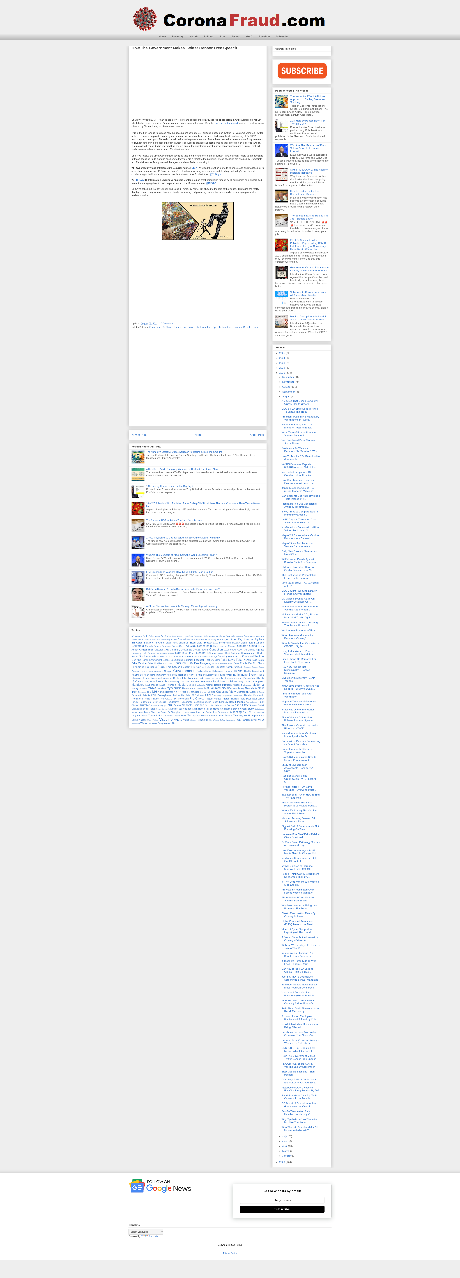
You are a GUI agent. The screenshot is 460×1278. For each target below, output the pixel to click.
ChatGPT (223, 646)
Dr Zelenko (206, 657)
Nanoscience (188, 688)
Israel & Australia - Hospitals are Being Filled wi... (300, 1026)
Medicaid (191, 685)
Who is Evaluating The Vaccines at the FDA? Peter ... (300, 812)
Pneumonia (137, 699)
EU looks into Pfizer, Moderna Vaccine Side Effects (298, 899)
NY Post (182, 692)
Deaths (200, 652)
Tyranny (238, 715)
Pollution (168, 699)
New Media (251, 688)
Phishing (217, 695)
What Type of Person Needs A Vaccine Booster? (299, 434)
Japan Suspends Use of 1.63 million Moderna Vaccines (298, 489)
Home (162, 36)
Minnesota (247, 685)
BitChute (159, 642)
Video (186, 720)
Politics (208, 36)
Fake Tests (258, 660)
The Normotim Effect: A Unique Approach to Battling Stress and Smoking (184, 452)
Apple (246, 636)
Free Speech (213, 327)
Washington (231, 720)
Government (183, 671)
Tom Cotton (259, 712)
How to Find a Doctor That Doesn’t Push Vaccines (305, 192)
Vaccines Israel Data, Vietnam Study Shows (299, 442)
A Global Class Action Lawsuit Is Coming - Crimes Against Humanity (181, 606)
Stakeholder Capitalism (190, 708)
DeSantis (211, 653)
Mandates (138, 684)
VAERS (178, 720)
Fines (236, 663)
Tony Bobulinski (139, 715)
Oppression (243, 692)
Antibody (230, 636)
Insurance (156, 678)
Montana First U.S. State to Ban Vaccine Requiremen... (300, 608)
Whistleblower (250, 720)
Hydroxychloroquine (215, 675)
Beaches (200, 639)
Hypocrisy (231, 674)
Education (247, 656)
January (287, 1155)
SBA (170, 705)
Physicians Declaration (232, 695)
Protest (226, 698)
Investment (166, 678)
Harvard (229, 671)
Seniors (230, 705)
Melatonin (201, 685)
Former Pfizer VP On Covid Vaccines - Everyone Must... (299, 788)
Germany (136, 671)
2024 (282, 357)
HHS (174, 674)
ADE (145, 636)
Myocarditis (174, 688)
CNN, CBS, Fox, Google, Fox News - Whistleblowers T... (298, 1049)
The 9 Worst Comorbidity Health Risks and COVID (300, 727)
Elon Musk (137, 660)
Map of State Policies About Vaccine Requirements (297, 545)
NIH (154, 691)
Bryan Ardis (247, 643)
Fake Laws (200, 327)
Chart (215, 646)
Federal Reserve (219, 663)
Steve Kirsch (240, 708)
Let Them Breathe (190, 681)
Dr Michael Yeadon (174, 656)
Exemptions (177, 660)
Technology (211, 712)
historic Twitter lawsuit (226, 123)
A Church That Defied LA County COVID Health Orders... (300, 402)
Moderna (258, 684)
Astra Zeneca (144, 639)
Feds (230, 663)
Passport (136, 695)
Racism (235, 699)
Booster (208, 642)
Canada (149, 646)
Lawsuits (237, 327)
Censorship (155, 327)
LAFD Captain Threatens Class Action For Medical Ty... (299, 521)
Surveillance (144, 712)
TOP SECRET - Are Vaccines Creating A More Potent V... (298, 1002)
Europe (166, 660)
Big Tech (259, 639)
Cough (226, 650)
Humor (201, 674)
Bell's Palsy (210, 639)
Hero (169, 674)
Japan (207, 678)
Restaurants (186, 702)
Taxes (192, 712)
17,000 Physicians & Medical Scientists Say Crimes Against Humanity (183, 537)
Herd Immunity (157, 674)
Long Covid (244, 681)
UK (245, 715)
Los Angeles (257, 681)
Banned (182, 639)
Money (135, 688)
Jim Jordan (226, 678)
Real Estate (258, 699)
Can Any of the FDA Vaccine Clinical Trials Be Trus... (297, 970)
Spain (158, 709)
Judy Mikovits (257, 678)
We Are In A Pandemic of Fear (299, 630)
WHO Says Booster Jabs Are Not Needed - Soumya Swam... (300, 687)
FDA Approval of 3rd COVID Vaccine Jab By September (298, 1065)
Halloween (217, 671)
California (138, 645)
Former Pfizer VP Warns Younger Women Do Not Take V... (300, 1041)
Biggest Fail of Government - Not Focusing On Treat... (300, 828)
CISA (194, 168)
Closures (159, 650)
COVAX (233, 650)
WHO (261, 720)
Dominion (159, 656)
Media (181, 684)
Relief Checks (159, 702)
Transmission (155, 715)
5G (133, 636)
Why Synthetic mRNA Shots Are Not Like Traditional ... (299, 1121)
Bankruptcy (165, 640)
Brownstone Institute (229, 643)
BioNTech (149, 642)
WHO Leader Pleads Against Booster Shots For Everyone (299, 561)
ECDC (238, 656)
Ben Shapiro (223, 639)
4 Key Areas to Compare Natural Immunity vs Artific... (300, 513)
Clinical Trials (146, 649)
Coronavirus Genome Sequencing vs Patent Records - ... (301, 743)
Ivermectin (193, 678)
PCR (153, 695)
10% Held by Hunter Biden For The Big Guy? (169, 486)
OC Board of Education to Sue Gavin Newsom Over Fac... (299, 1105)
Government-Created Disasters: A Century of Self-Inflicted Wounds (309, 269)
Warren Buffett (219, 720)
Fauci (177, 663)
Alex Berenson (195, 636)
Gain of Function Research (210, 667)
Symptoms (177, 712)
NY (175, 692)
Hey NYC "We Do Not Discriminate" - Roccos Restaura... (296, 669)
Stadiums (173, 709)
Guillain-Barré (204, 671)
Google (167, 671)
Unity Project (152, 720)
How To (193, 674)
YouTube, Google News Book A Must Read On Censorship (299, 986)
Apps (252, 636)
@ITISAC (211, 183)
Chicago (232, 646)
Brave (215, 643)
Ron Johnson (252, 702)
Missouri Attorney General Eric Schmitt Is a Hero (299, 820)
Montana (143, 688)
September (289, 391)
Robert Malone (237, 702)
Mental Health (213, 685)
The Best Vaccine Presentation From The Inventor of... (299, 576)
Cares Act (184, 646)
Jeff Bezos (215, 678)
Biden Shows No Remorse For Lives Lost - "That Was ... (299, 660)
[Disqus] (198, 379)
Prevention (183, 699)
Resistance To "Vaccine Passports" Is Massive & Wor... (300, 450)
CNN (166, 649)
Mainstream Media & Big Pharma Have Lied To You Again (300, 616)
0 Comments (167, 323)
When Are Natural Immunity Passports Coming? (297, 637)
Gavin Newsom (234, 667)
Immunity (177, 36)
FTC (193, 667)
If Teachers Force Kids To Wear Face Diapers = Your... (299, 962)
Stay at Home (211, 708)
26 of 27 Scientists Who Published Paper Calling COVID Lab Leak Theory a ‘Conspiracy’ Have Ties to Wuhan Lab (308, 244)
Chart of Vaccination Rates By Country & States (298, 915)
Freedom (264, 36)
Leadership (174, 681)
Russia (154, 705)
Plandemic (258, 695)
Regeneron (145, 702)
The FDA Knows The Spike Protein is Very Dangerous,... (299, 804)
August (286, 396)
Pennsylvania (164, 695)
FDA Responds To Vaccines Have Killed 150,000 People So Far (179, 572)
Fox (147, 667)
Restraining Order (202, 702)
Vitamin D (203, 720)
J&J (202, 678)
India (261, 675)
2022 (282, 367)
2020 (282, 1162)
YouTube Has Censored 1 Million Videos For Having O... (300, 529)
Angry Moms (218, 636)
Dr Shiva (166, 327)
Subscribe (282, 36)
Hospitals (183, 674)
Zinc (174, 723)
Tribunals (167, 715)
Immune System (247, 674)
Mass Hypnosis (167, 685)
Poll (162, 699)
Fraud (161, 666)
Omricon (203, 692)
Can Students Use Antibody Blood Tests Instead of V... (301, 497)
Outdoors (253, 692)
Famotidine (167, 663)
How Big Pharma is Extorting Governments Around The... (299, 481)
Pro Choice (197, 698)
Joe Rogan (244, 678)
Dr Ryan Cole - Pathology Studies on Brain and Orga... (301, 844)
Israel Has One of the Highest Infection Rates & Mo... (298, 711)
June (285, 1141)
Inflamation (137, 678)
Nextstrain (142, 692)
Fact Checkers (213, 660)
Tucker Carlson (216, 715)
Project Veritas (214, 698)
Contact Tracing (201, 650)
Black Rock (172, 643)
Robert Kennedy (220, 702)
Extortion (188, 660)
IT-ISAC (140, 180)
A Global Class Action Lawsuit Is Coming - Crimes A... (300, 939)
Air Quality (166, 636)
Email (145, 660)
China (253, 645)
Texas (245, 712)
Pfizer (209, 695)
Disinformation (248, 653)
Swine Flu (166, 712)
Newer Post (139, 434)
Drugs (214, 656)
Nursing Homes (165, 692)
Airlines (176, 636)
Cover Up (242, 650)
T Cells (186, 712)
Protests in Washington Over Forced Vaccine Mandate (298, 891)
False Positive (155, 663)
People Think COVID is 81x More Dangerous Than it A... (300, 875)
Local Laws (219, 681)
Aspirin (134, 640)
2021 (282, 372)
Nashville (199, 688)
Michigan (227, 685)
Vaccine (166, 719)
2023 (282, 363)
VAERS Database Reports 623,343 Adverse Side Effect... (300, 466)
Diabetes (220, 653)
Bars (188, 640)
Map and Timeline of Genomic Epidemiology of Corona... (299, 703)
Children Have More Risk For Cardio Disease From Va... (298, 569)
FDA (190, 663)
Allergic (207, 636)
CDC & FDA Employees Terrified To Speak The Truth (300, 410)
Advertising (154, 636)
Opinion (211, 692)
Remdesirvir (173, 702)
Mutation (161, 688)
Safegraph (162, 705)
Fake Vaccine (139, 663)
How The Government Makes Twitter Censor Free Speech (299, 1057)
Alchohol (184, 636)
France (153, 667)
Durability (222, 656)
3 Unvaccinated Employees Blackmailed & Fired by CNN (299, 1018)
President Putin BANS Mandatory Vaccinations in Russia (300, 418)
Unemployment (256, 715)
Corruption (216, 649)
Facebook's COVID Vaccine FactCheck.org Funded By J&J (300, 1089)
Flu (250, 663)
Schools (187, 705)
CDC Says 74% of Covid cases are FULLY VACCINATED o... (299, 1081)
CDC (193, 645)
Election (177, 327)
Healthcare (137, 674)
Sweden (155, 712)
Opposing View (226, 691)
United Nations (139, 720)
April (285, 1146)
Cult (144, 653)
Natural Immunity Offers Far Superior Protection (297, 751)
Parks (261, 692)
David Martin (188, 653)
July (285, 1136)
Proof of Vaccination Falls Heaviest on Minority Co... (298, 1113)
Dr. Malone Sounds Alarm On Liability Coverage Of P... (298, 600)
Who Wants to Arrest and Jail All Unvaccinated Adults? (300, 1129)
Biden (233, 639)
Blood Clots (196, 642)
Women (144, 723)
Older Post (257, 434)
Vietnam (193, 720)
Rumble (247, 327)
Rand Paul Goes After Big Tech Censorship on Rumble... (299, 1097)
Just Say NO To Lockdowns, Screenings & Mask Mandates (300, 978)
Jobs (222, 36)
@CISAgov (215, 174)
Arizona (260, 636)
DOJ (151, 656)
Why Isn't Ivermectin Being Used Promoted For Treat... (300, 907)
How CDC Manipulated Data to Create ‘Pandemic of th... (299, 758)
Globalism (158, 671)
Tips (251, 712)
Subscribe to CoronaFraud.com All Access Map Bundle (308, 294)
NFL (149, 692)
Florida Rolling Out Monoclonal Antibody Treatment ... (299, 505)
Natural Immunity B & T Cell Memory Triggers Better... (297, 426)
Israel (180, 678)
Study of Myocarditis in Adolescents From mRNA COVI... (297, 767)
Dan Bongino (161, 653)
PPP (175, 699)
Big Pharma (246, 639)
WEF (239, 720)
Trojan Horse (180, 715)
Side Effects (243, 705)
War (210, 720)
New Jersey (238, 688)
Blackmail (183, 643)
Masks (154, 685)
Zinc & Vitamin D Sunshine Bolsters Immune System (297, 719)
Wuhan (167, 723)
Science (199, 705)
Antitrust (239, 636)
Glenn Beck (147, 671)
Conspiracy (186, 650)
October (287, 386)
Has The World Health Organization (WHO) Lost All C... (299, 778)
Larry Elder (149, 681)
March (286, 1150)
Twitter (255, 327)
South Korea (149, 709)
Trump (191, 715)
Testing (237, 711)
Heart (146, 674)
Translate (153, 1236)
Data (178, 652)
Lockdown (231, 681)
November (288, 381)
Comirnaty (175, 650)
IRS (174, 678)
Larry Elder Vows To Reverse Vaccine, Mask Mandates (298, 653)
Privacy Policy (230, 1253)
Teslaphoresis (225, 712)
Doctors (144, 656)
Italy (186, 678)
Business (259, 642)
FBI (184, 663)
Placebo (248, 695)
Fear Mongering (202, 663)
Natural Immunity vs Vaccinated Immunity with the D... (299, 735)
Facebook (188, 327)
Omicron (195, 692)
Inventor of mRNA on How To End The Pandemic (301, 796)
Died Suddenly (232, 653)
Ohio (188, 692)
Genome (247, 667)
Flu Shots (258, 663)
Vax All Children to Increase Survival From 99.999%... (297, 867)
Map (147, 685)
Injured (146, 678)
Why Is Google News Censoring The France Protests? (300, 624)
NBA (229, 688)
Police (147, 699)
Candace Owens (170, 646)
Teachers (200, 712)
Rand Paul (245, 698)
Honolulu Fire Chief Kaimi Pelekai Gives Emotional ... (300, 836)
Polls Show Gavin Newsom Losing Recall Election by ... (301, 1010)
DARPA (171, 653)
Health (194, 36)
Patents (146, 695)
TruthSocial (202, 715)
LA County (137, 681)
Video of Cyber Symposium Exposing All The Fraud (297, 931)
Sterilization (226, 709)
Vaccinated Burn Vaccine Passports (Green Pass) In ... (299, 994)
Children (242, 645)
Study (251, 708)
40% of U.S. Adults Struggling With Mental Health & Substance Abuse (182, 469)
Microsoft (237, 685)
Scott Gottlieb (211, 705)
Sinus (254, 705)
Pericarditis (178, 695)
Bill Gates (137, 642)
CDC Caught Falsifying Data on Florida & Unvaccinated (299, 592)
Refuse (135, 702)
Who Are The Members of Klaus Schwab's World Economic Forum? (181, 555)
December (288, 377)
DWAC (231, 656)
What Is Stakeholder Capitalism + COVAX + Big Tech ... (300, 645)
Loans (209, 681)
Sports (164, 709)
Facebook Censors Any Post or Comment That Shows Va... (299, 1034)
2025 (282, 353)
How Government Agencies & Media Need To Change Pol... (300, 852)
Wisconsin (136, 723)
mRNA (152, 688)
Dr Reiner (189, 656)
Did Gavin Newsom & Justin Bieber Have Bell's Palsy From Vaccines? (183, 589)
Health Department (254, 671)
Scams (236, 36)
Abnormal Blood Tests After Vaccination (297, 695)
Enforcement (155, 660)
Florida (243, 663)
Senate (223, 705)
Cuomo (151, 653)
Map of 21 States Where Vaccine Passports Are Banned (300, 537)
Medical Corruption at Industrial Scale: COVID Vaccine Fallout (308, 318)
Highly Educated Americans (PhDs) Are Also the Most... (298, 923)
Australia (156, 639)
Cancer (157, 646)
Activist (138, 636)
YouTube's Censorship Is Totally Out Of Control (300, 859)
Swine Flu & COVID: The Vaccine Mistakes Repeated (309, 171)
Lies (202, 681)
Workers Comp (156, 723)
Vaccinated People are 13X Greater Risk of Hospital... (298, 474)
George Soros (258, 667)
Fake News (243, 659)
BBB (193, 640)
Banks (174, 639)
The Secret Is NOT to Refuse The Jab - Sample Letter (174, 520)
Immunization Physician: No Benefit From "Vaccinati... (297, 954)
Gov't (249, 36)
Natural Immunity (215, 688)
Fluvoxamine (138, 667)
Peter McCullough (194, 695)
